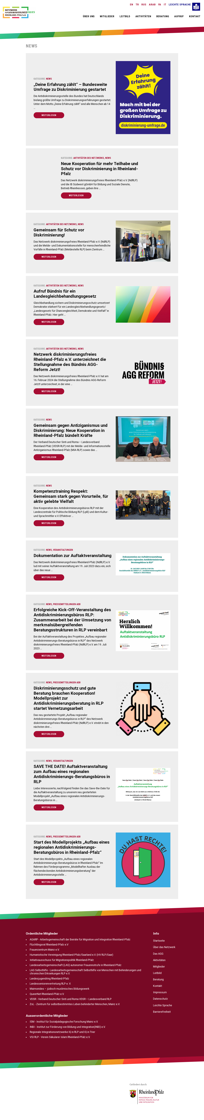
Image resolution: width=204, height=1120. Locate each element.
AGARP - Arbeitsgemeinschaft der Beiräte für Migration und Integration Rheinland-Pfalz (80, 939)
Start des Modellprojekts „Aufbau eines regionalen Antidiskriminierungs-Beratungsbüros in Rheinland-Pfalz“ (71, 847)
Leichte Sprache (180, 4)
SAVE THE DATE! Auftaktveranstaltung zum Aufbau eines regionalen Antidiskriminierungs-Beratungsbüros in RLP (72, 774)
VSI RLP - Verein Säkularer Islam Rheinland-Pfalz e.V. (60, 1037)
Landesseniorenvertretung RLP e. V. (50, 983)
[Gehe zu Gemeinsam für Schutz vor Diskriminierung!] (143, 242)
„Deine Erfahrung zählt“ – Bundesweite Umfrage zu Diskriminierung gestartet (70, 87)
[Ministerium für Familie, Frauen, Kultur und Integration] (146, 1096)
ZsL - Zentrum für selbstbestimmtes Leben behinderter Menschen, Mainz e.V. (75, 1004)
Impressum (160, 992)
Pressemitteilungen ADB (66, 604)
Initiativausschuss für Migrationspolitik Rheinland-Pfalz (62, 960)
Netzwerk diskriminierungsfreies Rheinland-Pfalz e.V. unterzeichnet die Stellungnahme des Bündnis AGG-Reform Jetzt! (70, 362)
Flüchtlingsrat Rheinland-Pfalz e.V (49, 944)
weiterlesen (49, 115)
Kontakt (194, 16)
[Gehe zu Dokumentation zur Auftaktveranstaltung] (143, 565)
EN (131, 4)
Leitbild (125, 16)
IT (165, 4)
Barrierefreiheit (162, 1011)
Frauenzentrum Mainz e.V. (44, 949)
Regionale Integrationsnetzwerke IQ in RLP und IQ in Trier (62, 1032)
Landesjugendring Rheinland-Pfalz (49, 978)
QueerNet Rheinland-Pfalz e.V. (47, 993)
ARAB (152, 4)
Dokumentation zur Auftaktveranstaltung (72, 555)
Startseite (159, 940)
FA (159, 4)
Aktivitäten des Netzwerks (88, 158)
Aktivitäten (143, 16)
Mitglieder (107, 16)
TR (137, 4)
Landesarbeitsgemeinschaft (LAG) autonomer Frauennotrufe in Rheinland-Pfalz (75, 965)
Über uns (89, 16)
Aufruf (179, 16)
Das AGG (158, 953)
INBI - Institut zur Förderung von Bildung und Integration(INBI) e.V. (67, 1026)
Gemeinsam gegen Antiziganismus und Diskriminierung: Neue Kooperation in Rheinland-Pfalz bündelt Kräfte (71, 430)
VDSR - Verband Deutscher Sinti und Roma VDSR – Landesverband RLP (71, 999)
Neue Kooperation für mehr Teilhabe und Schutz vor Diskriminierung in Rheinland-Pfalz (99, 168)
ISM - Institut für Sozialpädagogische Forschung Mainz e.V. (64, 1021)
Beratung (162, 16)
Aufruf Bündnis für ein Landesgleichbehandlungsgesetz (65, 294)
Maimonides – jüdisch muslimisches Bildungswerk (59, 988)
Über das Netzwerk (164, 947)
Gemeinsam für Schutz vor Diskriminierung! (59, 232)
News (49, 78)
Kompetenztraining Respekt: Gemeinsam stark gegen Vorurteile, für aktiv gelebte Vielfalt (71, 496)
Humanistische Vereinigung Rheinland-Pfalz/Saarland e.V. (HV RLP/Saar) (71, 954)
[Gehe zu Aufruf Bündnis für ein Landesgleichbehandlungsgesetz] (143, 305)
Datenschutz (160, 998)
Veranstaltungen (63, 549)
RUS (143, 4)
